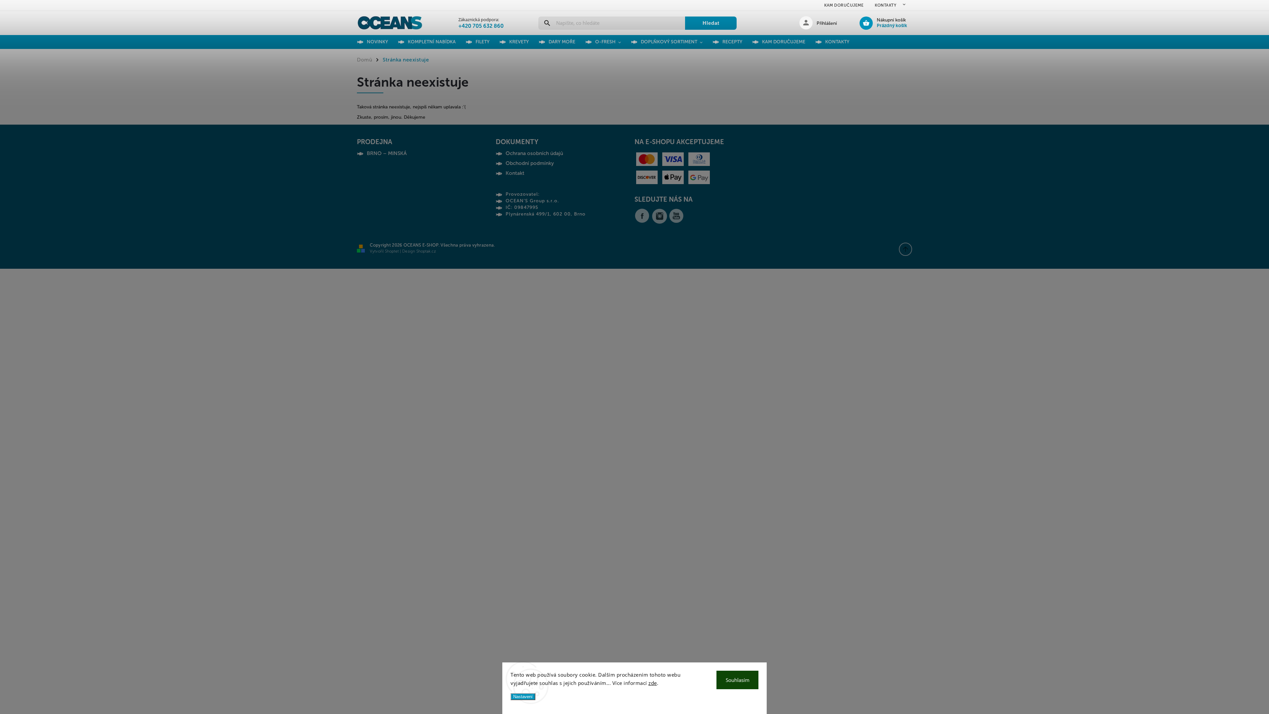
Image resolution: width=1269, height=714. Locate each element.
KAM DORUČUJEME (844, 5)
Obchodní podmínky (530, 163)
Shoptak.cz (426, 251)
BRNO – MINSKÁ (387, 153)
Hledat (711, 23)
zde (652, 683)
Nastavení (523, 696)
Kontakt (515, 173)
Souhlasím (738, 680)
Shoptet (392, 251)
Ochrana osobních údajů (534, 153)
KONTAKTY (885, 5)
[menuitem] (382, 42)
